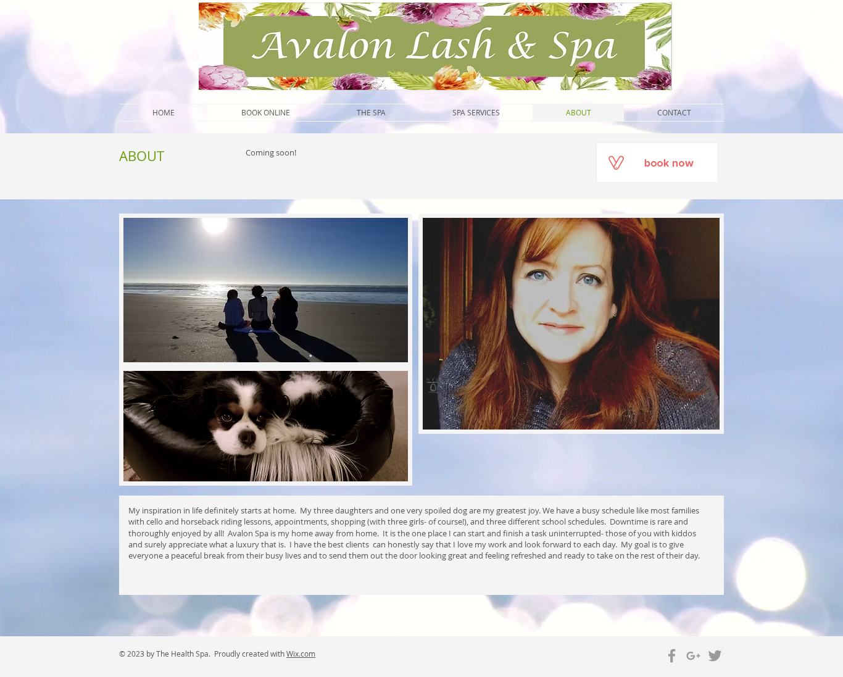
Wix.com (300, 653)
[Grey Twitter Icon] (715, 656)
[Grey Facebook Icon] (672, 656)
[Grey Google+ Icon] (693, 656)
